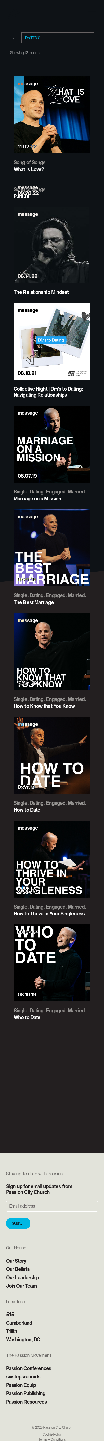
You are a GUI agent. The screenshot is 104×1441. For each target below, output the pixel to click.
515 (10, 1314)
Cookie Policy (52, 1434)
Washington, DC (23, 1339)
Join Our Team (21, 1286)
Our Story (16, 1261)
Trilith (11, 1331)
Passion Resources (26, 1401)
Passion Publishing (25, 1393)
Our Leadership (22, 1277)
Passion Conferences (28, 1368)
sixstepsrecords (23, 1376)
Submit (18, 1223)
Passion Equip (21, 1385)
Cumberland (19, 1323)
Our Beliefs (18, 1269)
